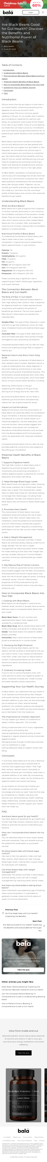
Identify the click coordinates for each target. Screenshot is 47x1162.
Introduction (8, 70)
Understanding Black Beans (16, 73)
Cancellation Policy (9, 1140)
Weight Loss (17, 1137)
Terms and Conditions (24, 1140)
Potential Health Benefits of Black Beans (21, 82)
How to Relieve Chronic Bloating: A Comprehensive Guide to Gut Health (18, 1004)
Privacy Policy (27, 1137)
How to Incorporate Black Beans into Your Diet (24, 85)
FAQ (6, 93)
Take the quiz (23, 970)
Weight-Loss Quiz (26, 795)
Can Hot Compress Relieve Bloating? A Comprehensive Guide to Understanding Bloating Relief (23, 997)
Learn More (23, 1098)
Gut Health (7, 1137)
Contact (41, 1140)
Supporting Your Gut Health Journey (20, 87)
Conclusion (8, 90)
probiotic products (23, 706)
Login (30, 12)
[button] (41, 12)
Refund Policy (39, 1137)
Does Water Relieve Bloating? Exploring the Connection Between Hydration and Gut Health (22, 988)
